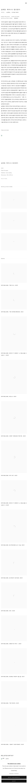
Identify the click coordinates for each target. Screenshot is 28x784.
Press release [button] (5, 16)
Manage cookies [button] (14, 773)
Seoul (3, 12)
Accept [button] (14, 781)
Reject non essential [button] (14, 777)
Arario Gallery (5, 3)
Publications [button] (15, 16)
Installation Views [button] (6, 18)
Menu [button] (26, 3)
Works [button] (16, 18)
